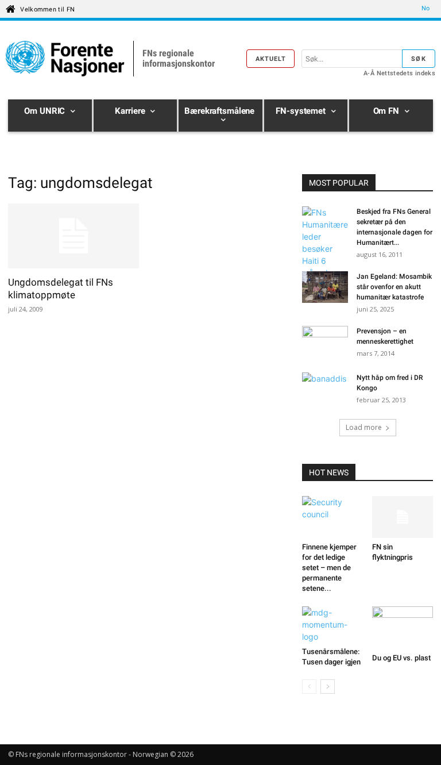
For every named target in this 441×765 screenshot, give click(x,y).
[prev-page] (309, 686)
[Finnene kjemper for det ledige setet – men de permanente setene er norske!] (332, 517)
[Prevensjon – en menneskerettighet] (325, 342)
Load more (364, 427)
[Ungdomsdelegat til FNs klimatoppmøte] (73, 235)
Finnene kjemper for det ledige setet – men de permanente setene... (329, 568)
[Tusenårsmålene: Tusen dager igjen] (332, 624)
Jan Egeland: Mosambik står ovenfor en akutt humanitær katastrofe (394, 286)
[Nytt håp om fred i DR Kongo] (325, 388)
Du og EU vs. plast (401, 657)
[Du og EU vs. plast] (403, 627)
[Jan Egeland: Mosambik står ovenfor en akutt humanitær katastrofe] (325, 288)
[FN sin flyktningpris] (403, 517)
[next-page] (327, 686)
